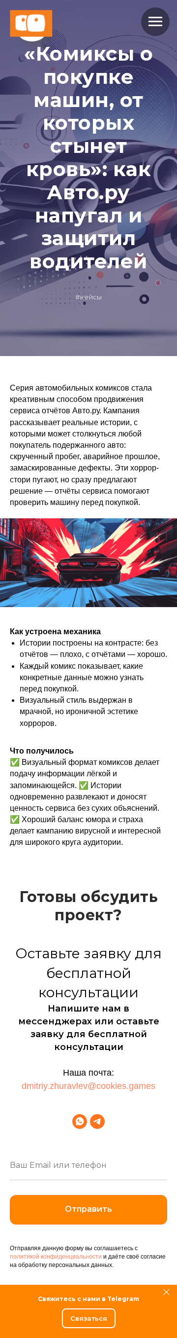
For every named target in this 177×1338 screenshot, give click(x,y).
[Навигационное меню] (155, 22)
